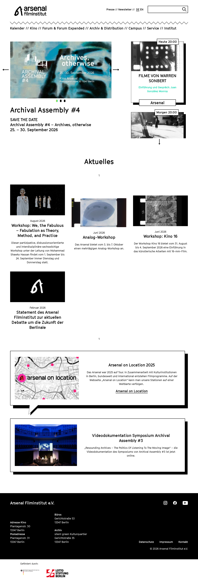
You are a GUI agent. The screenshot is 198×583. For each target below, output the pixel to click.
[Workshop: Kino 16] (160, 210)
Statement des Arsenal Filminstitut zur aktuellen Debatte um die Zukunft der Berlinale (37, 320)
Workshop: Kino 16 (160, 236)
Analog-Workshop (99, 237)
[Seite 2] (65, 101)
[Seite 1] (61, 101)
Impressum (166, 541)
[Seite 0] (57, 101)
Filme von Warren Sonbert (157, 78)
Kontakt (183, 541)
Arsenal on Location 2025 (131, 365)
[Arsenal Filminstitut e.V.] (30, 11)
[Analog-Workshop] (99, 212)
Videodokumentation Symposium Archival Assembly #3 (131, 438)
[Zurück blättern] (5, 70)
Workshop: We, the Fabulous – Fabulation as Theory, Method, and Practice (37, 230)
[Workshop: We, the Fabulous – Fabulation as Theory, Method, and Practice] (37, 200)
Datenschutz (146, 541)
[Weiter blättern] (116, 70)
